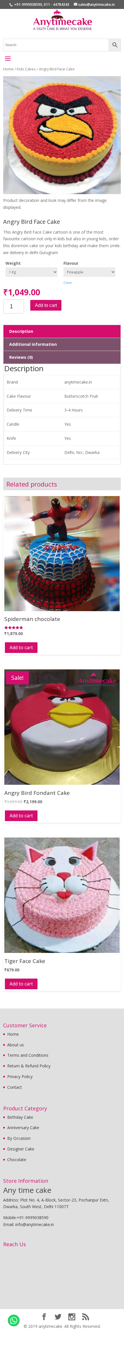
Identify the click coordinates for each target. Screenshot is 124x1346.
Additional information (33, 344)
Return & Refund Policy (28, 1066)
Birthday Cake (20, 1117)
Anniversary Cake (23, 1127)
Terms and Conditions (27, 1055)
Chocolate (16, 1159)
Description (21, 331)
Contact (14, 1087)
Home (8, 69)
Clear (67, 282)
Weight (13, 263)
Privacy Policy (20, 1076)
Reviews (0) (21, 357)
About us (15, 1044)
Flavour (70, 263)
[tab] (62, 331)
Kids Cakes (26, 69)
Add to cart (46, 305)
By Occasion (19, 1138)
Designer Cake (20, 1149)
